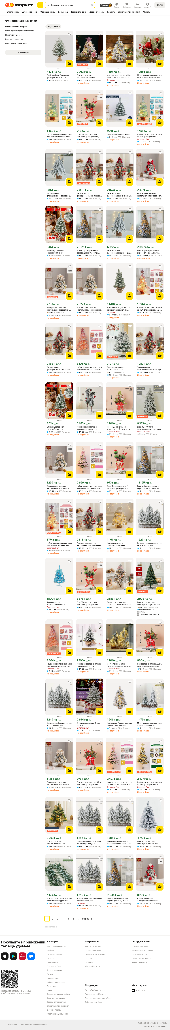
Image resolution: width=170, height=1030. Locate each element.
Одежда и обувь (54, 966)
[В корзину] (69, 64)
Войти (159, 5)
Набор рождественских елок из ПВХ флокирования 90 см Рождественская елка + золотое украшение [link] (149, 783)
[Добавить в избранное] (70, 34)
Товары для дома (54, 970)
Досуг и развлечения (56, 946)
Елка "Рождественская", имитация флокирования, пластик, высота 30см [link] (88, 135)
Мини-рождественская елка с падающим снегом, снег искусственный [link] (89, 665)
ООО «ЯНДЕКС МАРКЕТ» (156, 1023)
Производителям (139, 954)
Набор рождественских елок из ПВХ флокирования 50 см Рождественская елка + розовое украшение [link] (149, 308)
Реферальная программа (142, 950)
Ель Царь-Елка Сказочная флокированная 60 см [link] (58, 76)
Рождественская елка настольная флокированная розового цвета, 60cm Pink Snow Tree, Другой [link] (119, 603)
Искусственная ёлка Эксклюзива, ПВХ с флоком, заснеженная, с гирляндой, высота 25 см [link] (119, 665)
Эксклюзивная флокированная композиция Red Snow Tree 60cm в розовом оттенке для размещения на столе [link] (89, 194)
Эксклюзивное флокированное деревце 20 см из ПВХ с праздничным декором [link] (59, 194)
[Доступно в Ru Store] (31, 959)
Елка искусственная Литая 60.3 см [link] (88, 724)
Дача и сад (51, 986)
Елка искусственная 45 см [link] (118, 134)
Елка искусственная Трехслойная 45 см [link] (55, 251)
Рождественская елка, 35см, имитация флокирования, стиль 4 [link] (149, 665)
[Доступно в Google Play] (13, 959)
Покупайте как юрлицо (95, 954)
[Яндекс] (163, 1026)
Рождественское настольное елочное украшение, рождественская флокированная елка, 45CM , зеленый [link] (59, 842)
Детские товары (54, 1010)
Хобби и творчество (56, 982)
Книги (49, 990)
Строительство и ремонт (58, 1006)
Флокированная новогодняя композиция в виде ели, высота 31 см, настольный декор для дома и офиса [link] (89, 842)
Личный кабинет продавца (96, 990)
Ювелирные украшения (57, 1014)
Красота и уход (53, 978)
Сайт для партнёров (93, 1002)
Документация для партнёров (98, 998)
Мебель (50, 950)
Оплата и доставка (93, 950)
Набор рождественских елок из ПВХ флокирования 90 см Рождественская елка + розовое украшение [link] (89, 368)
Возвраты (89, 962)
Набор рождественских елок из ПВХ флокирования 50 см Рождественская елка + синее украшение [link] (59, 135)
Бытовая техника (54, 954)
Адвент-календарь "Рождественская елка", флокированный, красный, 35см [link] (148, 899)
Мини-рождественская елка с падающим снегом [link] (149, 724)
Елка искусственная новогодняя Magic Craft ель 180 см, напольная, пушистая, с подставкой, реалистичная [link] (149, 603)
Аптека (50, 974)
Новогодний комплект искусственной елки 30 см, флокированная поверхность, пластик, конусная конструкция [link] (119, 428)
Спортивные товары (56, 998)
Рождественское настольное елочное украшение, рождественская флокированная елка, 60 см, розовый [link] (89, 76)
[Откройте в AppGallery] (22, 959)
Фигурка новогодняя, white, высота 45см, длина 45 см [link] (119, 76)
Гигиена (50, 958)
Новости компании (140, 946)
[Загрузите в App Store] (4, 959)
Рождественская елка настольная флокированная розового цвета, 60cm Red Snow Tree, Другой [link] (89, 544)
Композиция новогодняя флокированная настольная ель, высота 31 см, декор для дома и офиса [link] (119, 842)
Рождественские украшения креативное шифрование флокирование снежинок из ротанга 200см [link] (59, 899)
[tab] (12, 12)
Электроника (52, 962)
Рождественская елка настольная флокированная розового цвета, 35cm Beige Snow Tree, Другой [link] (89, 308)
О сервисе (89, 958)
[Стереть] (92, 5)
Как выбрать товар (93, 946)
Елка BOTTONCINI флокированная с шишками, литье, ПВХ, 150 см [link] (149, 428)
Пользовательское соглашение (34, 1025)
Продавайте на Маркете (95, 994)
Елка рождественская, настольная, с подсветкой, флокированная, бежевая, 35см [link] (58, 308)
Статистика (12, 1025)
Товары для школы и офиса (58, 994)
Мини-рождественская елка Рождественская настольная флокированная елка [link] (149, 76)
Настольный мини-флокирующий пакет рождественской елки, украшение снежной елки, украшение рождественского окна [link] (118, 544)
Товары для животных (56, 1002)
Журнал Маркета (92, 966)
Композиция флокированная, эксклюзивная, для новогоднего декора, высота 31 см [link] (149, 544)
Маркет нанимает (139, 962)
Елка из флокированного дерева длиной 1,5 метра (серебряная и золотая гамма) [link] (87, 251)
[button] (53, 26)
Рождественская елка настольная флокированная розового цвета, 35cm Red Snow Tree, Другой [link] (149, 194)
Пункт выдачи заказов (141, 958)
